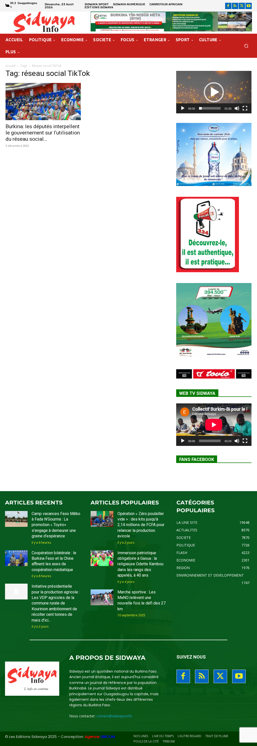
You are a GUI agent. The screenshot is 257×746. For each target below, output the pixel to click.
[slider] (210, 108)
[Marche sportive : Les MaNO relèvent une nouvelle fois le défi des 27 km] (102, 597)
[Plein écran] (244, 108)
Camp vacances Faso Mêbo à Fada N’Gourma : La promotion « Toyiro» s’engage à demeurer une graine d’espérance (56, 525)
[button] (246, 46)
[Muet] (236, 108)
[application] (213, 92)
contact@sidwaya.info (114, 716)
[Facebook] (228, 6)
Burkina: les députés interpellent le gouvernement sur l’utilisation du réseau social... (43, 132)
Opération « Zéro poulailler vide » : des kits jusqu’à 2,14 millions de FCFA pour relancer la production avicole (140, 525)
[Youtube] (248, 6)
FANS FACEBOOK (196, 459)
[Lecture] (182, 108)
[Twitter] (241, 6)
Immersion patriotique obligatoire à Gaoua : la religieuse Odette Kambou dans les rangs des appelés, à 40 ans (140, 564)
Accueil (11, 66)
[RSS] (235, 6)
